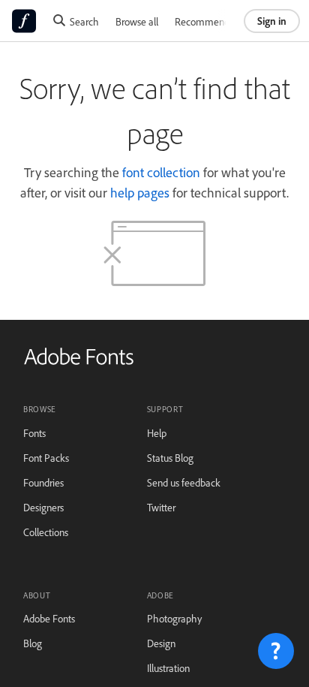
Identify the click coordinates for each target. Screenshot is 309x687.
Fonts (34, 432)
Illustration (168, 667)
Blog (32, 643)
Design (161, 643)
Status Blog (170, 457)
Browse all (137, 21)
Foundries (43, 482)
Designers (43, 507)
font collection (161, 172)
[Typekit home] (78, 361)
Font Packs (46, 457)
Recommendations (214, 21)
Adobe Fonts (49, 618)
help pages (140, 192)
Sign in (271, 20)
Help (156, 432)
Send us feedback (183, 482)
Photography (174, 618)
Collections (45, 532)
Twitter (161, 507)
